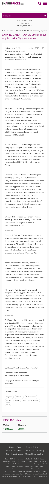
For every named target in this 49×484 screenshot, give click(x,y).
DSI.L (8, 404)
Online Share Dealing (34, 453)
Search (20, 447)
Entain (8, 400)
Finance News (10, 31)
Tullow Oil (19, 397)
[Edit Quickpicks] (45, 15)
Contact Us (29, 450)
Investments (17, 453)
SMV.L (25, 400)
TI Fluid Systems (31, 397)
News (39, 450)
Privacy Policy (32, 447)
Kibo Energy (34, 400)
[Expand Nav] (45, 3)
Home (12, 447)
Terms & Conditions (13, 450)
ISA (7, 453)
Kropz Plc (9, 397)
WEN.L (17, 400)
